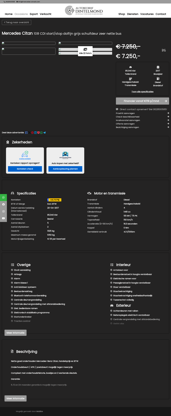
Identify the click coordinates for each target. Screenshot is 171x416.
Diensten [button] (132, 14)
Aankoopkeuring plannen (65, 168)
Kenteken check (25, 168)
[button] (142, 91)
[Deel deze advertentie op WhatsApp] (41, 132)
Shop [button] (122, 14)
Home (9, 14)
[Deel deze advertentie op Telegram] (44, 132)
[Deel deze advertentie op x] (29, 132)
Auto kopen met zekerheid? (65, 163)
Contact (161, 14)
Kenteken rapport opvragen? (25, 163)
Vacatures (147, 14)
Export (34, 14)
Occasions (21, 14)
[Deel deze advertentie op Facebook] (26, 132)
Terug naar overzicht (17, 22)
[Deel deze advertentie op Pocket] (38, 132)
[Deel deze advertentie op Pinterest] (32, 132)
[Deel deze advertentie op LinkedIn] (35, 132)
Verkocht (45, 14)
